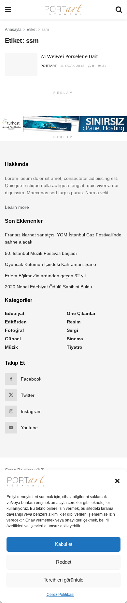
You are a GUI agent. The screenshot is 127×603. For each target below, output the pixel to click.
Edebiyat (14, 313)
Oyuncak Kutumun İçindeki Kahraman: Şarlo (50, 264)
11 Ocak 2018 (72, 66)
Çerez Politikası (60, 594)
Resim (73, 321)
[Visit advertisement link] (63, 124)
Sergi (72, 330)
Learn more (17, 207)
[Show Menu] (8, 9)
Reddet (63, 562)
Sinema (75, 338)
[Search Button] (119, 9)
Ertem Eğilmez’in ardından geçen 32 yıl (45, 275)
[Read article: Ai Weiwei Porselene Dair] (21, 64)
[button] (117, 481)
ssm (45, 29)
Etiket (31, 29)
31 (103, 66)
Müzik (11, 347)
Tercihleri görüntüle (63, 580)
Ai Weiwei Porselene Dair (69, 56)
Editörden (16, 321)
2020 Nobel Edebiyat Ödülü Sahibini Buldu (48, 286)
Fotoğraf (14, 330)
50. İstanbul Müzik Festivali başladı (41, 253)
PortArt (49, 66)
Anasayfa (13, 29)
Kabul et (63, 544)
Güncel (13, 338)
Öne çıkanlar (81, 313)
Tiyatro (74, 347)
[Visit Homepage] (63, 9)
